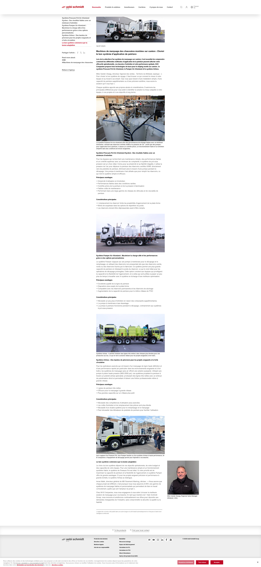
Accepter (217, 562)
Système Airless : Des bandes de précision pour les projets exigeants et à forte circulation (76, 37)
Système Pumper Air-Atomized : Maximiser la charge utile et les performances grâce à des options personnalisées (75, 29)
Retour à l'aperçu (68, 70)
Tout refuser (202, 562)
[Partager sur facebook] (78, 53)
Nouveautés (96, 7)
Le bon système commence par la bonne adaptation (74, 44)
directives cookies (57, 565)
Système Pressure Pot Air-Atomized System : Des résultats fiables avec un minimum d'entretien (76, 20)
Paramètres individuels (186, 562)
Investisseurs (129, 7)
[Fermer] (257, 562)
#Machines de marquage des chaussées (77, 62)
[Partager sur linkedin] (84, 53)
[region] (130, 562)
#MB (64, 60)
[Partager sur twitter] (81, 53)
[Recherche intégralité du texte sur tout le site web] (181, 7)
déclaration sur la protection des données (30, 565)
